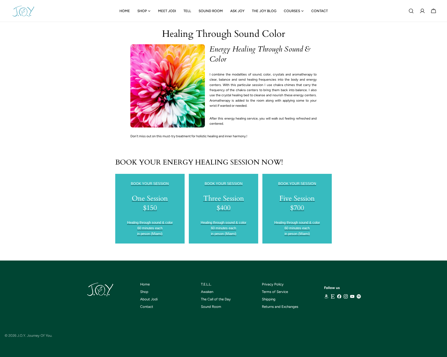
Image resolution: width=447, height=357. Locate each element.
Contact (146, 307)
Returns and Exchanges (280, 307)
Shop (144, 292)
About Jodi (149, 299)
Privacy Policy (273, 284)
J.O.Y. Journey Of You (34, 335)
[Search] (411, 11)
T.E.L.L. (206, 284)
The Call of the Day (216, 299)
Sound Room (211, 307)
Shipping (268, 299)
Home (145, 284)
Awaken (207, 292)
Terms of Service (275, 292)
